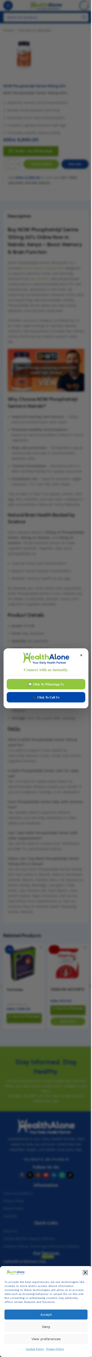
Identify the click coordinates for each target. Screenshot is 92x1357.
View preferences (46, 1339)
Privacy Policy (55, 1349)
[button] (85, 1272)
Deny (46, 1327)
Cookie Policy (35, 1349)
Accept (46, 1315)
